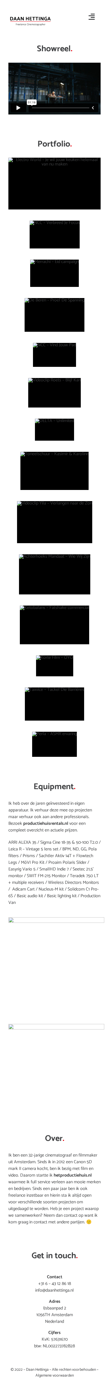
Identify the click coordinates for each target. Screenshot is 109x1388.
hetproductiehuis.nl (73, 1175)
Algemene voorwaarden (54, 1375)
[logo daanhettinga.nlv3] (30, 16)
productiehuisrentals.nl (45, 823)
